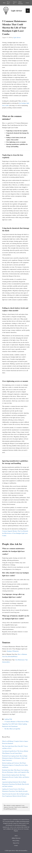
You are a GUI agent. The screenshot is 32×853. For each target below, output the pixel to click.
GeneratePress (24, 850)
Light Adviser (16, 10)
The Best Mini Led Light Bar (12, 729)
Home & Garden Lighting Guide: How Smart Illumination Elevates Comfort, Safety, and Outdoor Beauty (15, 777)
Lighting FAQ (8, 719)
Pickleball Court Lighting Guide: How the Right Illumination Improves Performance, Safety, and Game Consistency (14, 758)
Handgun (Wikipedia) (13, 651)
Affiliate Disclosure (16, 838)
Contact (27, 2)
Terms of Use (16, 843)
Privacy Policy (16, 840)
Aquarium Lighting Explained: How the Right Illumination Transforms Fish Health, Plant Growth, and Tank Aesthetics (15, 784)
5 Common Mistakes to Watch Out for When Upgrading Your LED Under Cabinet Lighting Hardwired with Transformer (15, 724)
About (4, 2)
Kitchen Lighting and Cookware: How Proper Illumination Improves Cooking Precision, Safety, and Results (15, 765)
